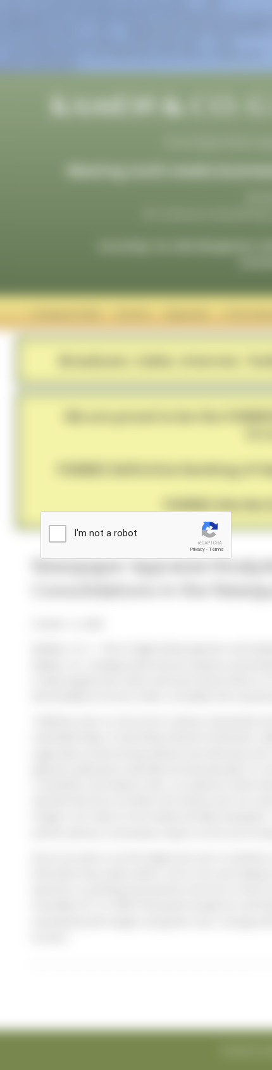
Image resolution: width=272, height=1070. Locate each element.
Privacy (197, 549)
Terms (216, 549)
